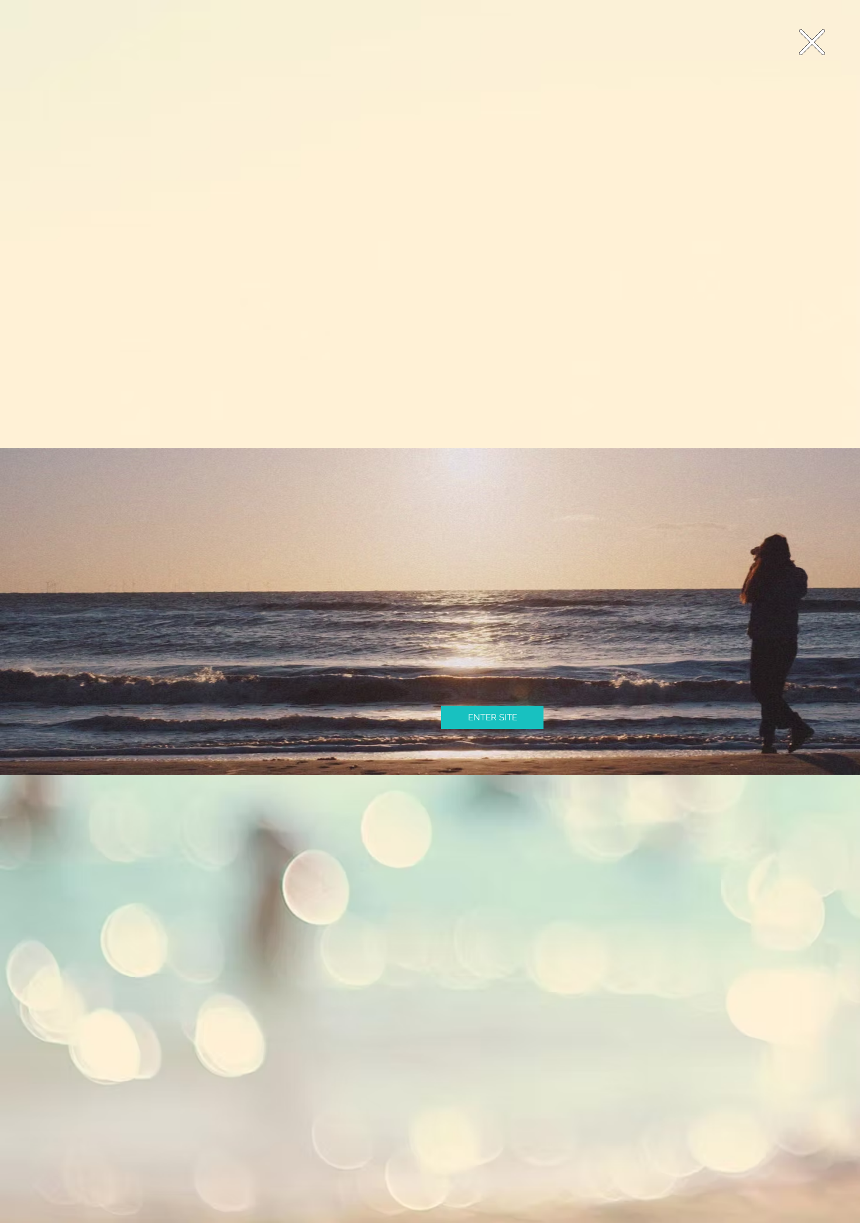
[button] (812, 42)
